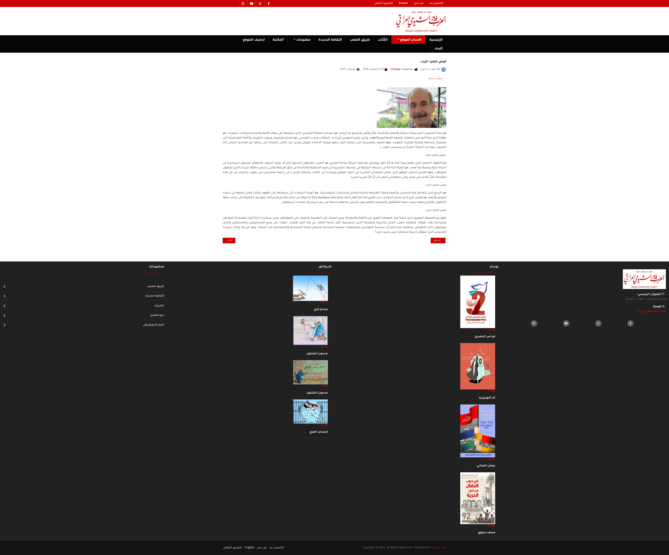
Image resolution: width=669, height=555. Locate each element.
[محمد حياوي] (477, 498)
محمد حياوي (486, 532)
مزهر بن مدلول (435, 78)
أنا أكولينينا (487, 398)
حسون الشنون (317, 353)
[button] (408, 39)
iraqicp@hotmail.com (651, 311)
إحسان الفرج (319, 432)
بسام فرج (321, 309)
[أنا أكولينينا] (477, 366)
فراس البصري (485, 336)
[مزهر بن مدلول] (443, 69)
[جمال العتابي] (477, 431)
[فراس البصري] (477, 301)
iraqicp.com (438, 547)
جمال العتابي (486, 465)
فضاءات (395, 69)
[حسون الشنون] (310, 330)
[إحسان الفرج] (310, 411)
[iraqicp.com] (416, 21)
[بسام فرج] (310, 288)
